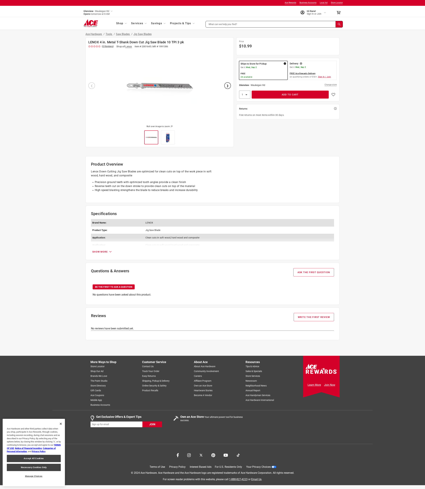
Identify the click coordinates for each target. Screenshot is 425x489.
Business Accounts (307, 2)
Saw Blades (123, 34)
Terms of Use (157, 466)
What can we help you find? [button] (223, 24)
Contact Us (148, 366)
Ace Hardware (93, 34)
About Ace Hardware (204, 366)
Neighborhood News (256, 385)
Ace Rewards (290, 2)
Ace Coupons (97, 395)
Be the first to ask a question (113, 287)
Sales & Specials (254, 371)
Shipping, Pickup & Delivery (156, 380)
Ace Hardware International (260, 400)
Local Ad (324, 2)
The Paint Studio (98, 380)
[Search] (339, 24)
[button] (274, 24)
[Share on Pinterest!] (213, 455)
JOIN (152, 424)
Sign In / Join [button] (324, 77)
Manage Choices (33, 476)
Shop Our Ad (96, 371)
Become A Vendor (203, 395)
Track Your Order (150, 371)
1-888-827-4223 (238, 479)
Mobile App (96, 400)
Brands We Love (98, 376)
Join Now (329, 384)
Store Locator (337, 2)
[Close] (60, 423)
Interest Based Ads (201, 466)
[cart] (339, 13)
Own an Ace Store (203, 385)
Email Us (256, 479)
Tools (109, 34)
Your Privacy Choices (258, 466)
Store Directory (98, 385)
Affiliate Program (202, 380)
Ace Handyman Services (258, 395)
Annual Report (253, 390)
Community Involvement (206, 371)
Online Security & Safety (154, 385)
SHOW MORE (100, 251)
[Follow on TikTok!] (238, 455)
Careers (198, 376)
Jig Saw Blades (142, 34)
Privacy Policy (177, 466)
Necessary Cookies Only (33, 467)
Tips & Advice (252, 366)
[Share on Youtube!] (225, 455)
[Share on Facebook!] (177, 455)
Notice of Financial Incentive (28, 448)
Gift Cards (95, 390)
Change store (331, 84)
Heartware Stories (203, 390)
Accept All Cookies (34, 458)
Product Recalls (150, 390)
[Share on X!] (201, 455)
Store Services (253, 376)
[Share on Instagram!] (189, 455)
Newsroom (251, 380)
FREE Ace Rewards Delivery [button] (303, 73)
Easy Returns (149, 376)
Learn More (314, 384)
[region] (34, 452)
